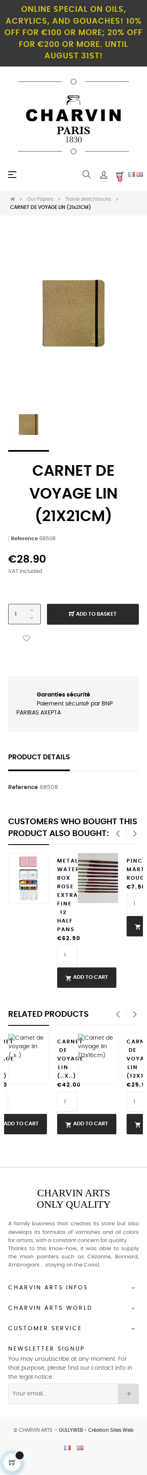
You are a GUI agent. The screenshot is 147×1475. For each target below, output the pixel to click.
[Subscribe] (128, 1394)
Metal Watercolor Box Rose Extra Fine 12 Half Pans (63, 895)
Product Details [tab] (39, 757)
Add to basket (96, 614)
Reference (24, 538)
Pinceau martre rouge (133, 869)
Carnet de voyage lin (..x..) (63, 1059)
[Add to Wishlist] (26, 638)
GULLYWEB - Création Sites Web (96, 1430)
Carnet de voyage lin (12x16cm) (133, 1059)
